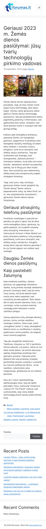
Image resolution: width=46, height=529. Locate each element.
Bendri (10, 405)
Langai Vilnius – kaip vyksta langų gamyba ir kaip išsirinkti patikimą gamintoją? (19, 460)
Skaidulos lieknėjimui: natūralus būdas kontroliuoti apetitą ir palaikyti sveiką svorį (22, 470)
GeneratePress (35, 525)
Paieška (7, 432)
